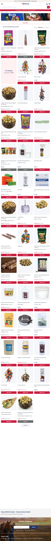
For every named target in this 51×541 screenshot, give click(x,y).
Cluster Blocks (4, 385)
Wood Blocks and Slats (6, 189)
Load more (25, 425)
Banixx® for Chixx (38, 160)
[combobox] (25, 7)
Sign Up (33, 527)
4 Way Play (20, 246)
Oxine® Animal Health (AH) (24, 160)
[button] (2, 4)
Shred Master (21, 217)
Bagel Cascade (37, 76)
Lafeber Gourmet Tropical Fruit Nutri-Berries (42, 48)
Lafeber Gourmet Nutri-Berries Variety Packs (9, 161)
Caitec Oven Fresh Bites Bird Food (41, 275)
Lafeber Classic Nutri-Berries (40, 217)
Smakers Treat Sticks (5, 246)
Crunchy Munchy (21, 385)
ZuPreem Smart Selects (6, 412)
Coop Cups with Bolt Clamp (24, 330)
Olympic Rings (37, 103)
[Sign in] (47, 4)
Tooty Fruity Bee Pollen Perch (40, 131)
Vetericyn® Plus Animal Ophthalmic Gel (42, 385)
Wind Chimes (20, 48)
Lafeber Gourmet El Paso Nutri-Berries (8, 132)
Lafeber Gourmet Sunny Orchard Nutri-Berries (25, 132)
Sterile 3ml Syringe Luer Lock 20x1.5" (42, 190)
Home (2, 12)
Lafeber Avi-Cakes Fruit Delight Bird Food (8, 48)
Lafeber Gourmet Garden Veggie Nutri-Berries (8, 103)
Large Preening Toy (22, 76)
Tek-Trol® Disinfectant (22, 103)
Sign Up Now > (34, 1)
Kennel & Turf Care (38, 330)
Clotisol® (20, 189)
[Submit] (48, 7)
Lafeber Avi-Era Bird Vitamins (24, 357)
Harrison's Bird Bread (5, 357)
